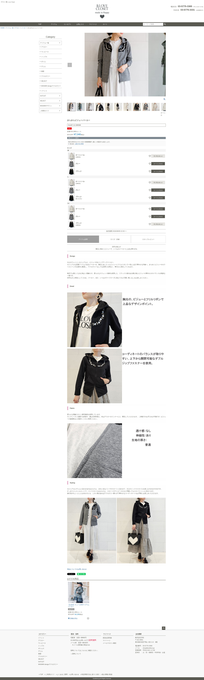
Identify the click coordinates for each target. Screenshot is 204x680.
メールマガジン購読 (109, 643)
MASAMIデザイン (46, 106)
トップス (44, 56)
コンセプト (67, 24)
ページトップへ (163, 628)
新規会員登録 (107, 638)
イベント (44, 91)
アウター (17, 28)
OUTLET (43, 96)
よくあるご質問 (62, 674)
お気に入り (80, 24)
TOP (39, 24)
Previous (70, 65)
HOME (2, 28)
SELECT (44, 81)
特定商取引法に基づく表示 (90, 674)
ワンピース (45, 52)
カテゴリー (42, 634)
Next (163, 65)
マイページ (93, 24)
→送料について (76, 654)
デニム (43, 66)
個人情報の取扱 (107, 674)
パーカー (23, 28)
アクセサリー (45, 76)
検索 (164, 24)
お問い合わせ (74, 674)
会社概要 (139, 634)
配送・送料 (74, 634)
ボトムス (41, 648)
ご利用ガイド (44, 111)
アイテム (54, 24)
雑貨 (42, 71)
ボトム (43, 61)
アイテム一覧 (9, 28)
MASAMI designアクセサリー (51, 86)
